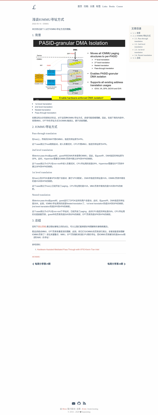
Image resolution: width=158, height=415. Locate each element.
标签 (98, 6)
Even (84, 409)
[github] (79, 403)
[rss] (84, 403)
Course (120, 6)
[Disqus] (79, 301)
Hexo (64, 409)
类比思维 (42, 226)
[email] (73, 403)
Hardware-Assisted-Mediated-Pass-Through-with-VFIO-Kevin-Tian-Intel (68, 249)
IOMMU (46, 23)
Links (104, 6)
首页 (80, 6)
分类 (92, 6)
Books (112, 6)
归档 (86, 6)
